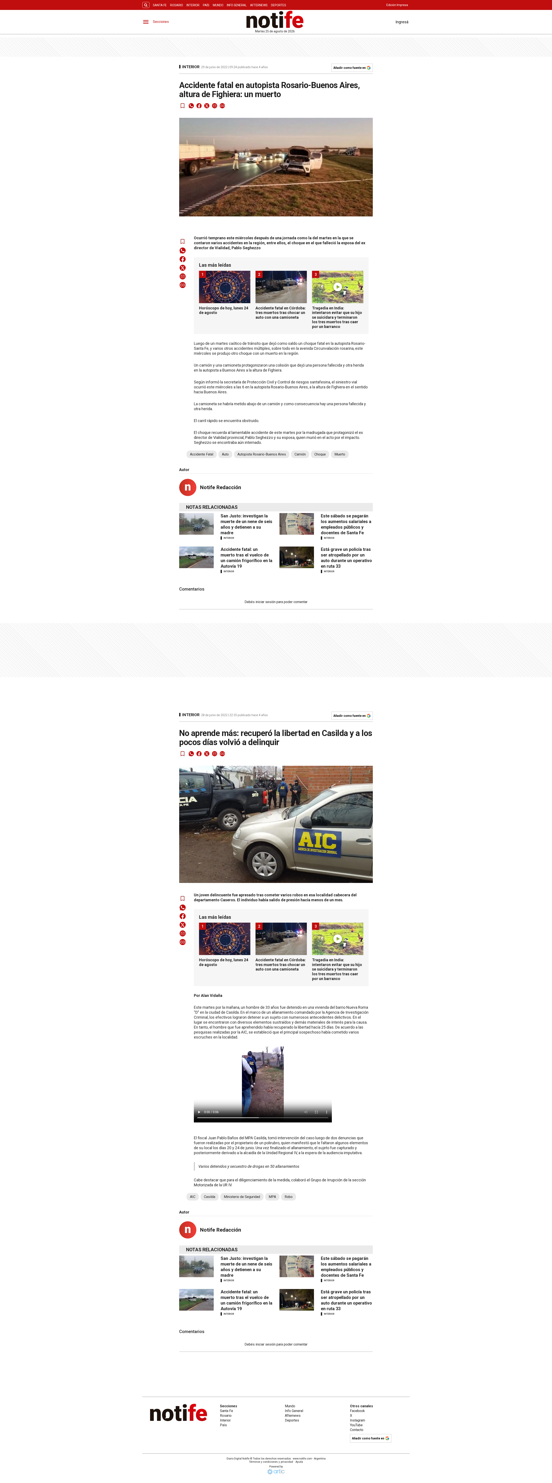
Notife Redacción (220, 487)
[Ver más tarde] (182, 105)
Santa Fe (160, 5)
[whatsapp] (191, 105)
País (206, 5)
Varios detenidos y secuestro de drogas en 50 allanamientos (248, 1166)
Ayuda (299, 1461)
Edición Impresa (397, 5)
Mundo (218, 5)
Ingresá (401, 22)
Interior (193, 5)
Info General (237, 5)
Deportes (278, 5)
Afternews (259, 5)
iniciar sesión (266, 602)
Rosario (176, 5)
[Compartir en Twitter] (206, 105)
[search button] (145, 5)
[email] (214, 105)
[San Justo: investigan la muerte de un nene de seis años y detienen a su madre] (196, 524)
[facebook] (199, 105)
